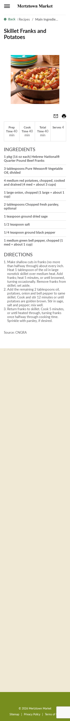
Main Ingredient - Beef (51, 19)
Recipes (24, 19)
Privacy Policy (32, 714)
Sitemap (14, 714)
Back (11, 19)
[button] (54, 117)
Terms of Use (52, 714)
